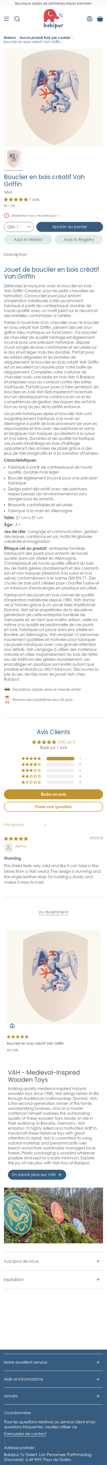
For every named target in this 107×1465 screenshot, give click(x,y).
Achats (11, 1396)
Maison (10, 37)
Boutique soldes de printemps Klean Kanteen (53, 3)
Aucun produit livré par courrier (45, 37)
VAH (8, 192)
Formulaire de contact (25, 1433)
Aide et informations (23, 1379)
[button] (16, 199)
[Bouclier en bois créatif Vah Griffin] (53, 977)
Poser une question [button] (53, 806)
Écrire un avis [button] (53, 794)
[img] (16, 838)
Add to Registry (79, 239)
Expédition (14, 1279)
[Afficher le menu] (6, 19)
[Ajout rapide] (12, 1025)
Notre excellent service (25, 1362)
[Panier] (100, 19)
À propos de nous (21, 1261)
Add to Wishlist (28, 239)
